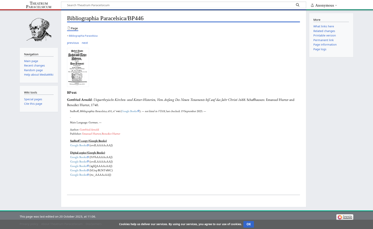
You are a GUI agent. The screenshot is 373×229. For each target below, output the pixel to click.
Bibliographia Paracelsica (83, 35)
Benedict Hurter (111, 133)
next (85, 43)
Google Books (129, 111)
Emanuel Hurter (91, 133)
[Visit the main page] (39, 28)
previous (73, 43)
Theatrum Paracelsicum (38, 5)
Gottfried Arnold (89, 129)
